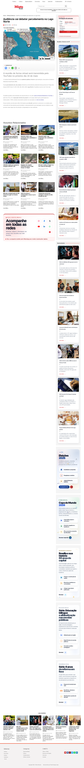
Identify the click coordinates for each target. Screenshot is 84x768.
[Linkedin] (77, 753)
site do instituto (40, 99)
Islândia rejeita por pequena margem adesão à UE (11, 165)
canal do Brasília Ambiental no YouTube (43, 95)
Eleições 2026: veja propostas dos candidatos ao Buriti (45, 138)
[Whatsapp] (74, 753)
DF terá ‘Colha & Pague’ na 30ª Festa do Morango (45, 165)
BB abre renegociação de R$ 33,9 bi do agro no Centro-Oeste (11, 195)
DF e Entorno (68, 1)
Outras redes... (19, 68)
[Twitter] (72, 753)
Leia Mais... (6, 150)
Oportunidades (28, 1)
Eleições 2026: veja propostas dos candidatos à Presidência (29, 138)
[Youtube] (65, 753)
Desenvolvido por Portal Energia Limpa (50, 764)
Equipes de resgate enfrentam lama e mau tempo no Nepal (27, 166)
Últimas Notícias (11, 15)
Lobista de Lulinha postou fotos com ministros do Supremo (74, 729)
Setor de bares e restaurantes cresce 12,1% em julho (28, 195)
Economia (37, 1)
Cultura (20, 1)
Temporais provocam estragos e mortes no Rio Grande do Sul (45, 195)
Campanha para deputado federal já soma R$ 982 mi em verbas (10, 138)
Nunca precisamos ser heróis (61, 727)
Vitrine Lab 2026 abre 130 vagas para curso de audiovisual (35, 728)
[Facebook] (68, 753)
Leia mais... (62, 72)
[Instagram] (70, 753)
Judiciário (50, 1)
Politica (14, 1)
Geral (43, 1)
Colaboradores (58, 1)
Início (4, 15)
